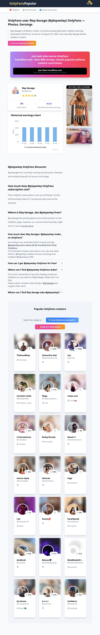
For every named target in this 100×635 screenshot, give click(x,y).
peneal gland (27, 226)
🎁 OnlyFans (14, 10)
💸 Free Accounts (29, 10)
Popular (22, 3)
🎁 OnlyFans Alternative (49, 327)
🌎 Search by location (48, 10)
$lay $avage (48, 283)
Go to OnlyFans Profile (23, 43)
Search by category (32, 320)
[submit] (50, 71)
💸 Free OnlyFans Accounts (61, 320)
